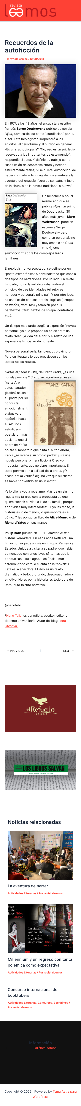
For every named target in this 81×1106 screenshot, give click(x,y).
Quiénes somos (45, 1048)
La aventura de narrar (28, 885)
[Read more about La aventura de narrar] (40, 855)
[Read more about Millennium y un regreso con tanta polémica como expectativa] (40, 928)
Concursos (45, 1002)
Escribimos (61, 1002)
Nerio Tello (14, 616)
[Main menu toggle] (72, 10)
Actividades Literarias (22, 893)
